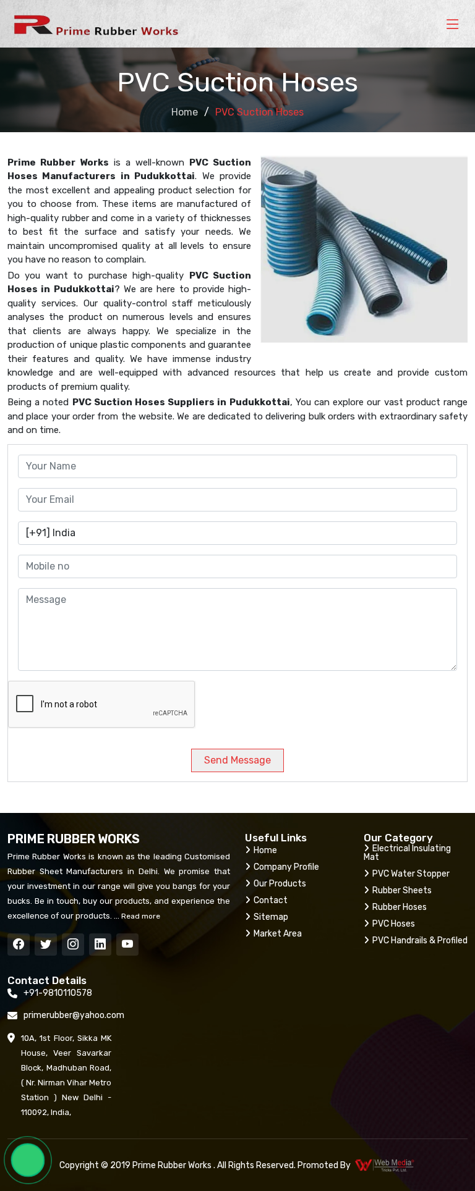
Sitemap (271, 917)
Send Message (237, 760)
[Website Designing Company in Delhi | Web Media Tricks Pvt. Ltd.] (385, 1165)
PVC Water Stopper (411, 873)
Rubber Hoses (399, 907)
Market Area (278, 933)
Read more (139, 916)
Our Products (280, 883)
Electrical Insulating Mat (407, 853)
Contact (271, 900)
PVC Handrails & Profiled (420, 940)
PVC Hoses (393, 923)
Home (184, 112)
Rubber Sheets (402, 890)
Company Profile (286, 867)
